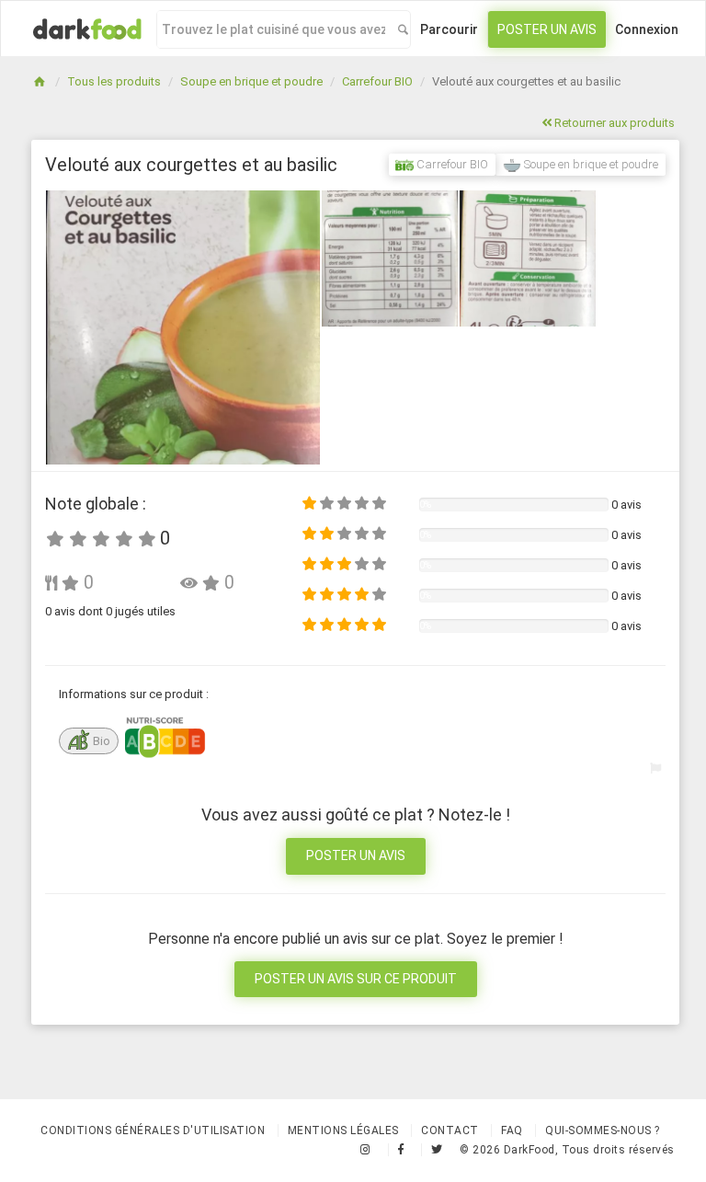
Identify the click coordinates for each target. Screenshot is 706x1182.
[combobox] (273, 29)
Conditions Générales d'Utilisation (152, 1130)
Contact (450, 1130)
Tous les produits (114, 81)
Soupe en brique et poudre (251, 81)
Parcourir (449, 29)
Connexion (646, 29)
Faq (512, 1130)
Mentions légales (343, 1130)
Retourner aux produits (613, 123)
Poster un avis (547, 29)
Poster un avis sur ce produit (356, 978)
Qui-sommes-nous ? (602, 1130)
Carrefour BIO (377, 81)
